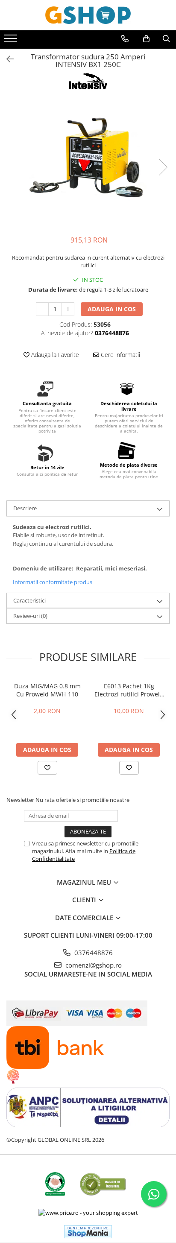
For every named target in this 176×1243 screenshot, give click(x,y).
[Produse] (11, 41)
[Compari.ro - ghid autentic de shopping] (102, 1184)
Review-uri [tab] (30, 616)
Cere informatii (119, 355)
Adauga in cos (112, 309)
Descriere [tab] (25, 508)
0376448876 (93, 952)
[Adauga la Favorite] (47, 768)
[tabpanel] (88, 158)
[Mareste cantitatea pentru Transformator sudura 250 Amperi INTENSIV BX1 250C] (68, 309)
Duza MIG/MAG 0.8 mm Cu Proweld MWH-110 (47, 690)
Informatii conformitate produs (52, 582)
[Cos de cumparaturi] (146, 38)
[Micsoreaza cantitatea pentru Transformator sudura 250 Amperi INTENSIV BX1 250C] (42, 309)
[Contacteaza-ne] (125, 38)
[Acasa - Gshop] (88, 15)
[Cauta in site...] (166, 38)
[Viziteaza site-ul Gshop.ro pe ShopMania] (88, 1231)
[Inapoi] (6, 59)
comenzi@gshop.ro (93, 965)
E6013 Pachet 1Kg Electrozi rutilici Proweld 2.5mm (129, 690)
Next (163, 167)
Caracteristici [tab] (29, 600)
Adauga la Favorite (54, 355)
